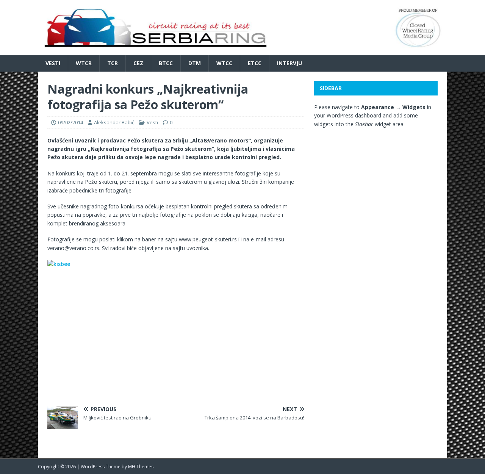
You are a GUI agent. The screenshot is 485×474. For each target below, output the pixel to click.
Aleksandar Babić (114, 122)
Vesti (52, 63)
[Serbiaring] (242, 51)
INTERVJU (289, 63)
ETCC (254, 63)
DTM (194, 63)
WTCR (84, 63)
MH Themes (140, 466)
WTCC (224, 63)
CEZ (138, 63)
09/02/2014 (70, 122)
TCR (112, 63)
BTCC (166, 63)
